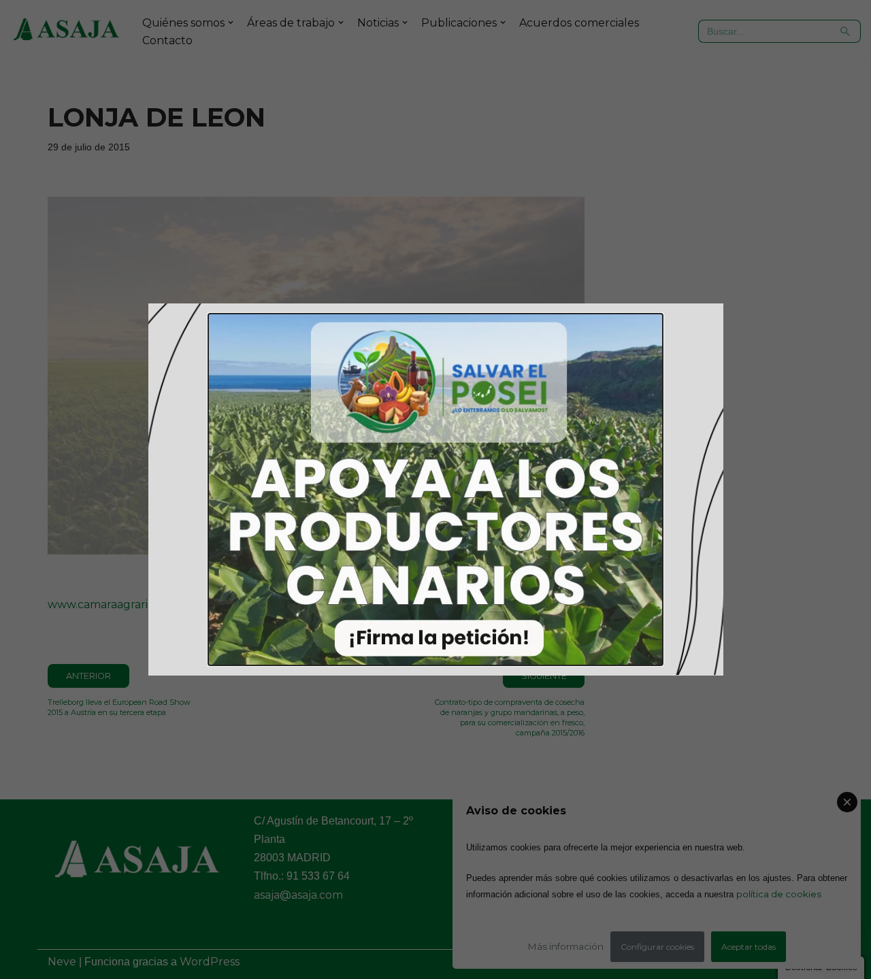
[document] (435, 489)
